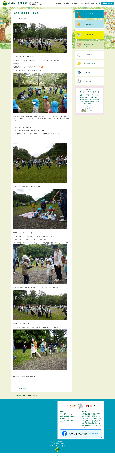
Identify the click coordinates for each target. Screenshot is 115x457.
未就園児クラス (95, 3)
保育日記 (23, 388)
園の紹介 (58, 3)
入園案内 (75, 3)
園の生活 (67, 3)
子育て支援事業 (84, 3)
